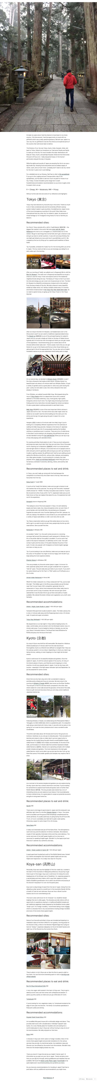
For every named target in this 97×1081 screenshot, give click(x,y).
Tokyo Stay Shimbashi (33, 619)
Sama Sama (30, 825)
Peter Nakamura (47, 1078)
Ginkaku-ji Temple (39, 683)
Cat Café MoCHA (49, 435)
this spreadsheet (64, 174)
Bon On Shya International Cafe (36, 986)
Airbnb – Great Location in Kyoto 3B (37, 850)
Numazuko (29, 530)
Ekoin (68, 906)
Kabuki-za (32, 336)
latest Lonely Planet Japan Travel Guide (52, 1060)
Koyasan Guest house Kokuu (34, 1017)
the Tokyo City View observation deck (55, 289)
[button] (33, 261)
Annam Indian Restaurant (34, 577)
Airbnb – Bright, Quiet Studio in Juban (37, 606)
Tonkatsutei (30, 999)
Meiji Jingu (29, 409)
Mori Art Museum (31, 274)
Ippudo (28, 806)
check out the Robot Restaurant (45, 459)
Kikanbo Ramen (31, 560)
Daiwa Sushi (30, 482)
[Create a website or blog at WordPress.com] (53, 1078)
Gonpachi (29, 501)
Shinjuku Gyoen (52, 379)
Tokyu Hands (35, 396)
